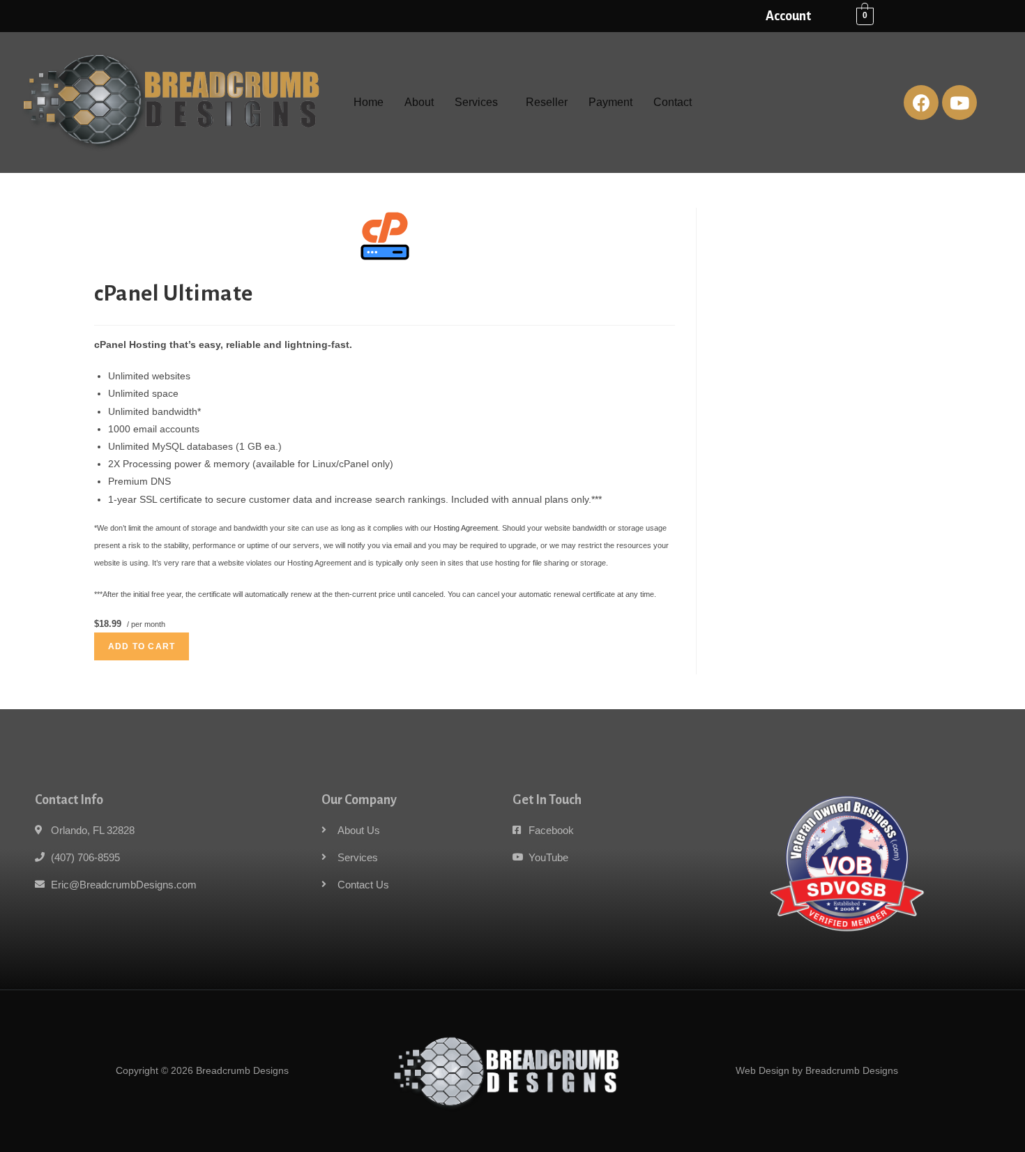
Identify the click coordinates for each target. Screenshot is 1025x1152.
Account (788, 16)
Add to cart (141, 646)
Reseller (547, 102)
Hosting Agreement (466, 528)
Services (476, 102)
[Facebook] (921, 102)
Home (369, 102)
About (419, 102)
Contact (672, 102)
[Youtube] (959, 102)
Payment (610, 102)
